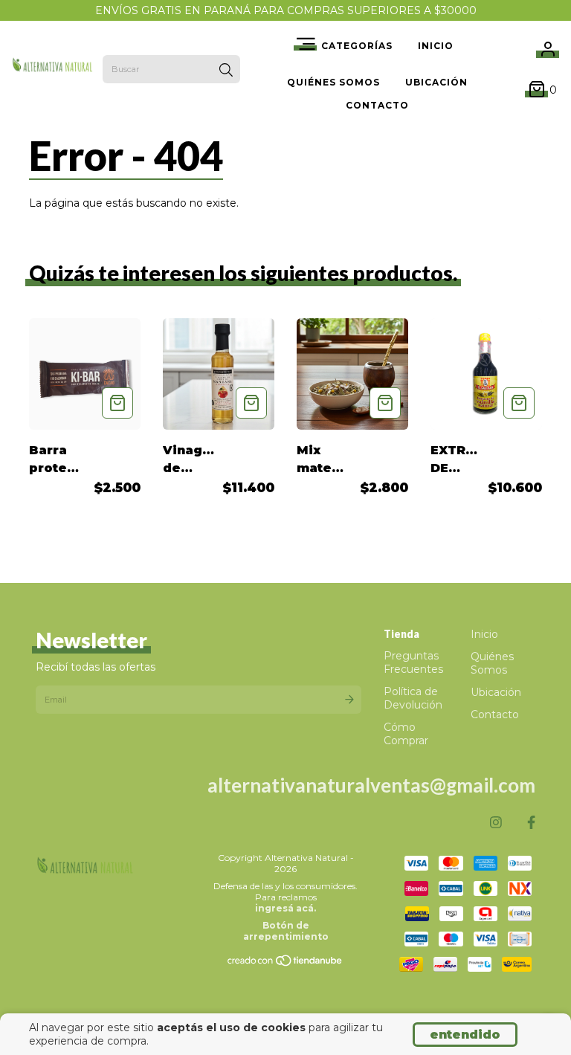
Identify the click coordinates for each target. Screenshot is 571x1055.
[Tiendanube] (285, 963)
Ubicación (436, 82)
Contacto (377, 105)
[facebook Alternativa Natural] (531, 823)
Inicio (436, 45)
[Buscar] (226, 70)
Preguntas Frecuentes (413, 662)
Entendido (465, 1034)
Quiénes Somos (333, 82)
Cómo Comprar (406, 733)
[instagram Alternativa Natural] (496, 823)
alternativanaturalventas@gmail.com (371, 785)
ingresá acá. (285, 908)
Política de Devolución (413, 698)
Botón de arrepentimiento (286, 931)
